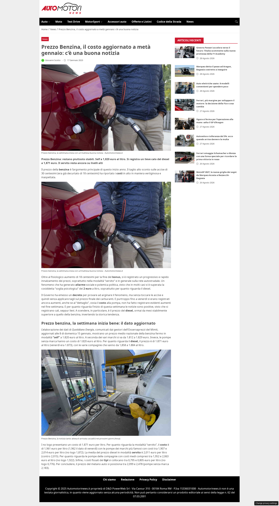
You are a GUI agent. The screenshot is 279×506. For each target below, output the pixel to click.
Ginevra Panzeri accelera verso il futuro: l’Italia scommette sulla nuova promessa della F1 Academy (216, 50)
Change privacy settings (266, 503)
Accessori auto (117, 21)
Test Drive (73, 21)
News (190, 21)
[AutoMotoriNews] (61, 8)
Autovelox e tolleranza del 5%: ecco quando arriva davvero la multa (214, 138)
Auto (44, 21)
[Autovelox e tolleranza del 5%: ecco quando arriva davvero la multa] (185, 141)
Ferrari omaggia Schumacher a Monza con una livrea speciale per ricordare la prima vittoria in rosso (216, 156)
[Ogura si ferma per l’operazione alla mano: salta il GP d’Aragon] (185, 124)
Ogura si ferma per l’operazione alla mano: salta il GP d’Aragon (214, 121)
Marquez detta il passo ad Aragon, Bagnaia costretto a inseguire (214, 68)
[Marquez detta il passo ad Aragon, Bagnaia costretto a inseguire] (185, 71)
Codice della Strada (169, 21)
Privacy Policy (148, 479)
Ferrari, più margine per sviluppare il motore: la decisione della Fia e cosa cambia (215, 103)
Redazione (127, 479)
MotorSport (92, 21)
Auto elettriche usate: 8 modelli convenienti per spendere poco (212, 85)
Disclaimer (169, 479)
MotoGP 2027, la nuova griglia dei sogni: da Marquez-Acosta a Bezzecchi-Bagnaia (216, 175)
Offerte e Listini (142, 21)
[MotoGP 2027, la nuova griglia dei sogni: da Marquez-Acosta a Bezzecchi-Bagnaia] (185, 176)
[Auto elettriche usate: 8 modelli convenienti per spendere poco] (185, 88)
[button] (236, 22)
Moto (58, 21)
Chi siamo (109, 479)
